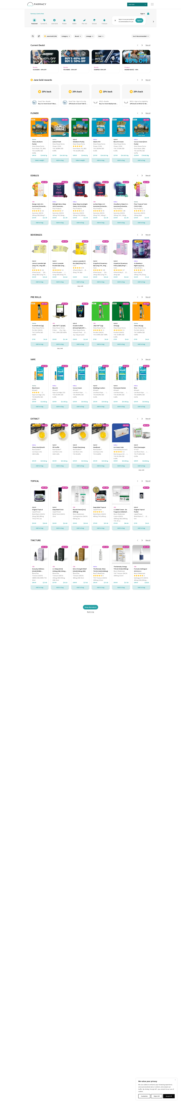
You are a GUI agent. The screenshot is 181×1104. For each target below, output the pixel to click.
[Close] (175, 1080)
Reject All (157, 1096)
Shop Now (131, 4)
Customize (144, 1096)
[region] (156, 1089)
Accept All (169, 1096)
